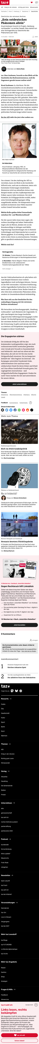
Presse (3, 795)
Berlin (3, 727)
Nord (10, 11)
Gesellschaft (5, 713)
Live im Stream (6, 917)
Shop (3, 977)
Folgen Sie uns (5, 691)
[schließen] (36, 1005)
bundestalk (5, 845)
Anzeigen (4, 981)
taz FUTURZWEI (6, 944)
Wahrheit (4, 736)
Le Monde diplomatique (9, 949)
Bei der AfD (5, 117)
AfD (2, 749)
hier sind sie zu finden (29, 651)
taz (5, 686)
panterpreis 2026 (7, 831)
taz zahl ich (5, 817)
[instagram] (20, 692)
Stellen (3, 790)
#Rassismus (4, 394)
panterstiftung (6, 826)
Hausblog (4, 781)
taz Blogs (4, 940)
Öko (2, 709)
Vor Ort (3, 912)
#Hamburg (26, 394)
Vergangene (5, 921)
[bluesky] (16, 692)
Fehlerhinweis (24, 403)
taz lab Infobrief (6, 894)
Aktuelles (4, 777)
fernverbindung (6, 849)
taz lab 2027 (5, 926)
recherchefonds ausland (9, 822)
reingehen (4, 867)
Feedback (4, 995)
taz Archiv (4, 954)
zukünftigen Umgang (9, 302)
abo (2, 808)
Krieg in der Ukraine (7, 754)
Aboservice (5, 999)
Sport (3, 722)
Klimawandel (5, 763)
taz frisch (4, 885)
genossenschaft (6, 813)
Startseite (4, 11)
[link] (2, 7)
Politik (3, 704)
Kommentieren (13, 403)
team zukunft (5, 881)
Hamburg (16, 11)
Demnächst (5, 908)
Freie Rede (4, 862)
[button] (36, 2)
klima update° (5, 854)
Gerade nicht (29, 1005)
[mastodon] (12, 692)
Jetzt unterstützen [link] (19, 384)
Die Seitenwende (6, 786)
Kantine (3, 972)
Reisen (3, 968)
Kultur (3, 718)
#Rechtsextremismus (16, 394)
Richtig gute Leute (7, 758)
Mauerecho (5, 858)
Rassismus (25, 11)
